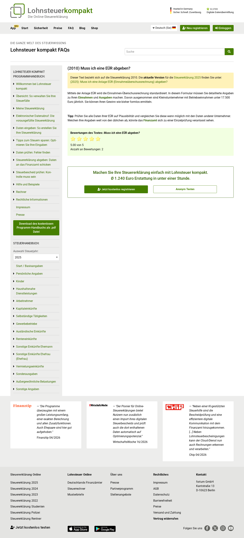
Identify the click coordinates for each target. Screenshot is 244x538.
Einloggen (224, 28)
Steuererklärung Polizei (25, 512)
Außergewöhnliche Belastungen (36, 381)
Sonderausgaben (27, 374)
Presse (20, 214)
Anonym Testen (185, 189)
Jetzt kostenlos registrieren (118, 189)
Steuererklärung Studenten (27, 506)
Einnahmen (85, 97)
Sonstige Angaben (27, 389)
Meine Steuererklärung (30, 108)
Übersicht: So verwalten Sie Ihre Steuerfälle (36, 98)
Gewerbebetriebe (26, 323)
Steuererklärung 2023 (24, 494)
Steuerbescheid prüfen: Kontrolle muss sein (33, 175)
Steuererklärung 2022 (24, 500)
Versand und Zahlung (167, 512)
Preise (58, 28)
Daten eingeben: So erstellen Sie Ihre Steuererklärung (36, 130)
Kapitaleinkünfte (26, 308)
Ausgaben (105, 97)
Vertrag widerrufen (165, 518)
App (13, 28)
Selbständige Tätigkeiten (31, 316)
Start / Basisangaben (29, 266)
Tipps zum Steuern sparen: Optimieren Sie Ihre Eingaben (36, 143)
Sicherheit (41, 28)
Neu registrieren (197, 28)
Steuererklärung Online (25, 474)
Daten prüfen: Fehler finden (33, 152)
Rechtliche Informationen (32, 199)
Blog (82, 28)
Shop (94, 28)
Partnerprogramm (121, 488)
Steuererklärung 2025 (187, 77)
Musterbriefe (76, 494)
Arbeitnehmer (24, 301)
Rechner (21, 192)
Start (24, 28)
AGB (156, 488)
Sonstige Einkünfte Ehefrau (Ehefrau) (33, 356)
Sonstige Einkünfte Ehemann (34, 346)
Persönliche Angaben (29, 273)
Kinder (20, 281)
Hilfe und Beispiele (27, 184)
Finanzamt (150, 120)
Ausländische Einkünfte (31, 331)
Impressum (23, 207)
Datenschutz (161, 494)
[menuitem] (164, 28)
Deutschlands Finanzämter (85, 482)
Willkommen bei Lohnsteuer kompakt (33, 86)
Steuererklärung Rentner (25, 518)
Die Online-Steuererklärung (48, 17)
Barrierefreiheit (162, 500)
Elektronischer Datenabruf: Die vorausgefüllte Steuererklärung (35, 118)
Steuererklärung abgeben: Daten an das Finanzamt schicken (36, 162)
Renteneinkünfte (26, 339)
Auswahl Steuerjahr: (25, 251)
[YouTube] (231, 528)
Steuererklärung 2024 (24, 488)
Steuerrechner (76, 488)
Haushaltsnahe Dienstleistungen (26, 291)
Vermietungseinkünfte (30, 366)
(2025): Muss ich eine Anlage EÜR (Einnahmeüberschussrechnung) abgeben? (119, 82)
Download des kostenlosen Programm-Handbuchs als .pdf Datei (36, 227)
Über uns (116, 474)
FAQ (71, 28)
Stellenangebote (120, 494)
